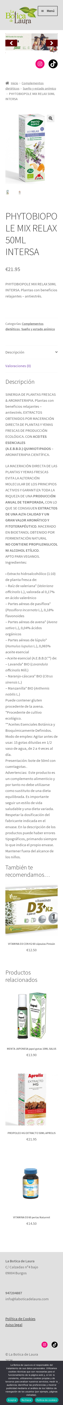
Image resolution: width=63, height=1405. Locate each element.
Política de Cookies (20, 1318)
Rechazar (26, 1400)
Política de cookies (46, 1400)
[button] (11, 43)
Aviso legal (13, 1324)
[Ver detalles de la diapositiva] (31, 43)
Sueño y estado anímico (39, 88)
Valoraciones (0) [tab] (18, 365)
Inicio (14, 83)
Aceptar (12, 1400)
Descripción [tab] (14, 352)
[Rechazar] (58, 1383)
